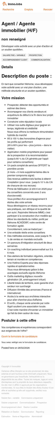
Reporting (40, 411)
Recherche (8, 9)
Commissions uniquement (32, 397)
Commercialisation (40, 59)
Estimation (5, 416)
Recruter (47, 9)
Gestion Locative (30, 407)
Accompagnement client (15, 59)
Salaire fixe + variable (14, 55)
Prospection (35, 55)
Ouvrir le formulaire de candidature (19, 336)
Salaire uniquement (9, 402)
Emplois (28, 9)
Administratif (37, 416)
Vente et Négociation (21, 416)
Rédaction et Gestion (10, 411)
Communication (27, 411)
